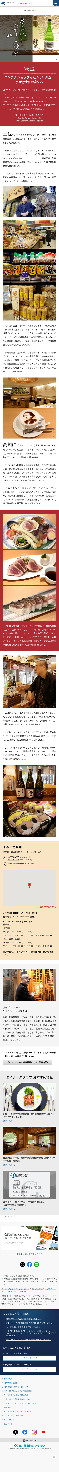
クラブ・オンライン (30, 1369)
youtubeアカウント (43, 1432)
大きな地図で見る (48, 907)
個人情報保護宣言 (11, 1383)
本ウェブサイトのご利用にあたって (18, 1411)
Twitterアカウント (15, 1432)
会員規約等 (8, 1379)
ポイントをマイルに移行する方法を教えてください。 (28, 1340)
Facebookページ (24, 1432)
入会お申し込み (30, 1358)
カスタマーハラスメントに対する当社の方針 (21, 1403)
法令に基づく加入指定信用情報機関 (18, 1391)
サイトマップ (9, 1420)
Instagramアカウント (34, 1432)
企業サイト (8, 1424)
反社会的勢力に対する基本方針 (16, 1395)
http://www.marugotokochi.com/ (21, 863)
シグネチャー (28, 10)
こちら (40, 1254)
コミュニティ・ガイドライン (15, 1416)
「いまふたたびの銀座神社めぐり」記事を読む (28, 1062)
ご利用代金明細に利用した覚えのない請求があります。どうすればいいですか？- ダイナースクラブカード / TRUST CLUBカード (31, 1333)
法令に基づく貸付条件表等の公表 (17, 1399)
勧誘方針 (7, 1407)
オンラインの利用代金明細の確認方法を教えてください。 (30, 1323)
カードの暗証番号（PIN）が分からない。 (23, 1327)
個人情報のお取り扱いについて (16, 1387)
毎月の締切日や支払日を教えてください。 (24, 1319)
